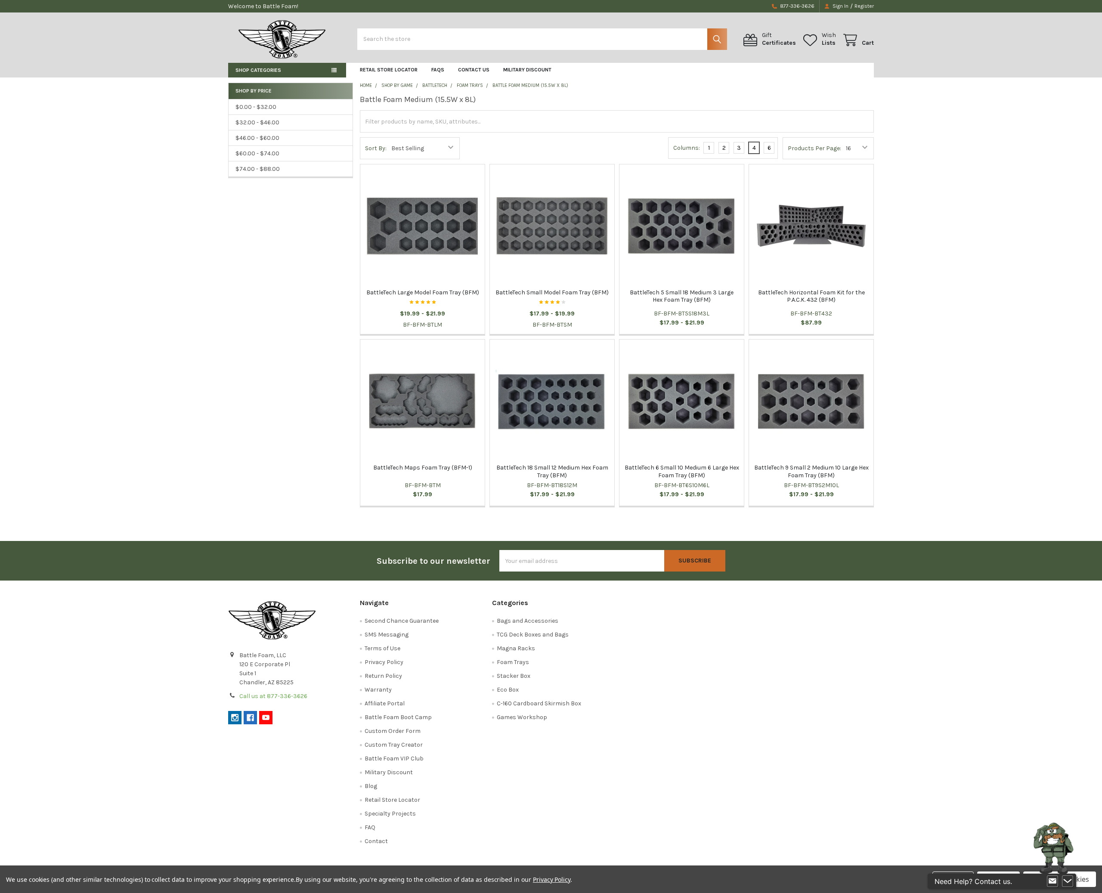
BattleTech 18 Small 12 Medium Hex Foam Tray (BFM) (552, 471)
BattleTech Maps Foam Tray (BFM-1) (422, 467)
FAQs (437, 70)
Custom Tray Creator (394, 744)
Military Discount (527, 70)
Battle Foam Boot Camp (398, 717)
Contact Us (473, 70)
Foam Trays (513, 662)
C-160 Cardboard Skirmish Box (539, 703)
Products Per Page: (814, 148)
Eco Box (508, 689)
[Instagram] (234, 717)
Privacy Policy (384, 662)
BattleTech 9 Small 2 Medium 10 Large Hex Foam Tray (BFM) (811, 471)
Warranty (378, 689)
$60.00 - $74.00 (257, 153)
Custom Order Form (393, 731)
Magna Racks (516, 648)
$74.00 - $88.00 (257, 169)
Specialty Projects (390, 813)
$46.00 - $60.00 (257, 138)
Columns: (686, 147)
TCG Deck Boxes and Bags (533, 634)
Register (864, 6)
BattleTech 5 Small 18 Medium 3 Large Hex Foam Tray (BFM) (682, 296)
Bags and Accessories (527, 620)
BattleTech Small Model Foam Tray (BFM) (552, 292)
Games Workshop (522, 717)
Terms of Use (382, 648)
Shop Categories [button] (258, 70)
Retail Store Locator (389, 70)
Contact (376, 841)
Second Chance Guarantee (402, 620)
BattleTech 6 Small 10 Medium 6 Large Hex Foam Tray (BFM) (682, 471)
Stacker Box (513, 676)
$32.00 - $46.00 (257, 122)
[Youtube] (265, 717)
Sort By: (376, 148)
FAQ (370, 827)
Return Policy (383, 676)
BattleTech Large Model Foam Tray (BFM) (422, 292)
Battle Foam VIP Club (394, 758)
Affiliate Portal (385, 703)
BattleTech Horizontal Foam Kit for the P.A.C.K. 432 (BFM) (811, 296)
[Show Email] (1052, 881)
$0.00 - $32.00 (255, 107)
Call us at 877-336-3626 (273, 696)
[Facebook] (250, 717)
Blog (371, 786)
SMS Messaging (387, 634)
